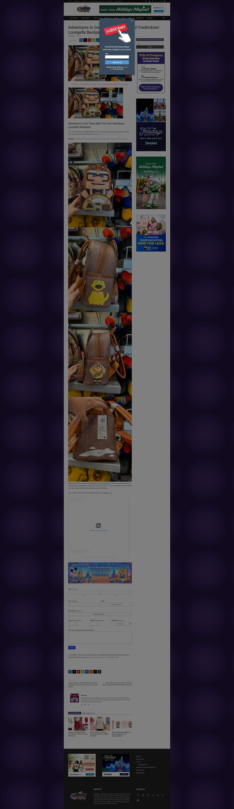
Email (106, 54)
